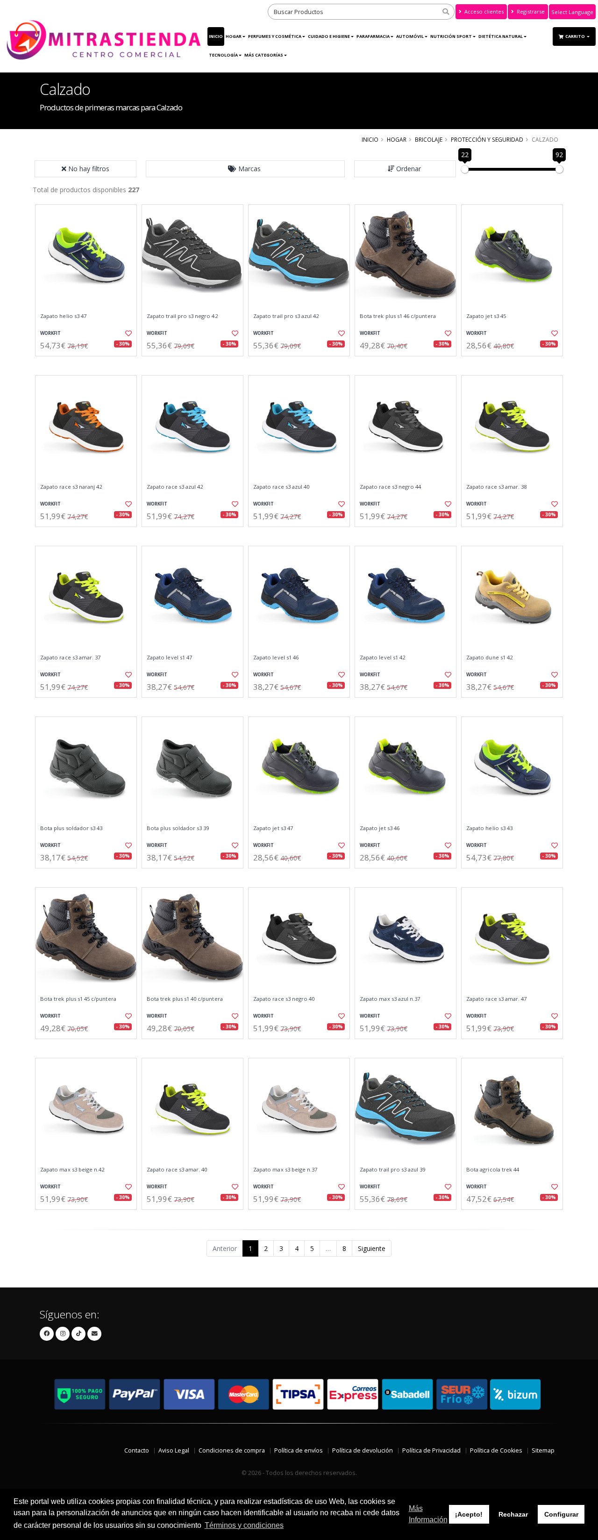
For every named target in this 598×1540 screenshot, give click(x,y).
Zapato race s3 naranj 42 (71, 487)
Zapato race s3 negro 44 (390, 487)
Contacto (136, 1450)
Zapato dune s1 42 (489, 657)
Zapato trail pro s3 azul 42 (286, 316)
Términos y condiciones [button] (244, 1525)
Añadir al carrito (89, 364)
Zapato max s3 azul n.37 (390, 999)
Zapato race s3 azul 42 (175, 487)
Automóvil (410, 36)
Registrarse (530, 11)
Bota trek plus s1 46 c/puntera (398, 316)
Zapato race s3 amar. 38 (496, 487)
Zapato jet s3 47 (273, 828)
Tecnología (223, 55)
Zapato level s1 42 (382, 657)
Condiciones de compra (232, 1450)
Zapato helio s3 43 (489, 828)
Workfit (50, 333)
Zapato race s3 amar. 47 (496, 999)
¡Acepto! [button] (469, 1514)
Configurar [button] (561, 1514)
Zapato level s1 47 (169, 657)
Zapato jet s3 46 (379, 828)
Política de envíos (298, 1450)
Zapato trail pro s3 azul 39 (393, 1169)
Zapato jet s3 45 (486, 316)
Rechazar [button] (513, 1514)
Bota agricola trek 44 (492, 1169)
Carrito (575, 36)
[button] (245, 168)
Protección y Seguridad (487, 139)
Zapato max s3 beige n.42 (72, 1169)
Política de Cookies (496, 1450)
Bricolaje (428, 139)
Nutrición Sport (451, 36)
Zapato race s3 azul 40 (281, 487)
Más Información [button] (428, 1514)
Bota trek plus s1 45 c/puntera (78, 999)
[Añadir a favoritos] (127, 333)
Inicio (216, 36)
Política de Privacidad (431, 1450)
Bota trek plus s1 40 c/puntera (185, 999)
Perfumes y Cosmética (274, 36)
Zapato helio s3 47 (63, 316)
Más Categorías (263, 55)
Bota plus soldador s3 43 (71, 828)
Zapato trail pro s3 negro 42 (182, 316)
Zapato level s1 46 (276, 657)
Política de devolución (362, 1450)
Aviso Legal (173, 1450)
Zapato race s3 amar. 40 (177, 1169)
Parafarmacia (373, 36)
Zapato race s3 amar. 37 (70, 657)
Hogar (234, 36)
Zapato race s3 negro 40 (283, 999)
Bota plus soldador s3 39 (178, 828)
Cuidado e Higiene (329, 36)
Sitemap (543, 1450)
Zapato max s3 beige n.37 (285, 1169)
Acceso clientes (483, 11)
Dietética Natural (500, 36)
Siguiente (371, 1248)
